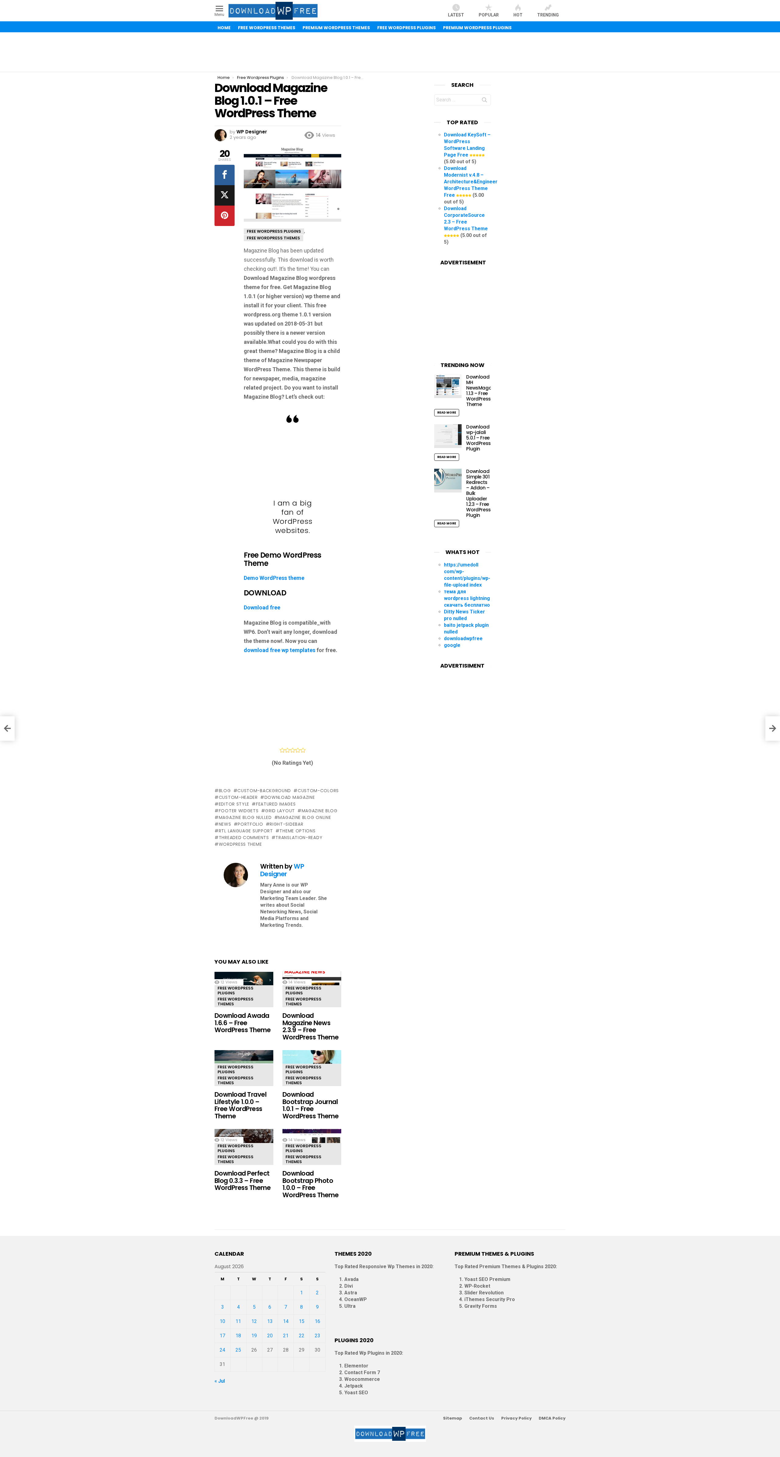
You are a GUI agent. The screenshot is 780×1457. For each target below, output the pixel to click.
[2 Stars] (287, 750)
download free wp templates (279, 650)
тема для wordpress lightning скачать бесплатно (467, 598)
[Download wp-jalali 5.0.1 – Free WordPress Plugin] (448, 436)
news (225, 824)
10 (222, 1321)
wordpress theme (240, 844)
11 (238, 1321)
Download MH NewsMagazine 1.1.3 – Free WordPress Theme (483, 390)
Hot (518, 14)
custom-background (264, 791)
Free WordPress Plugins (406, 28)
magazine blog (320, 811)
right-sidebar (286, 824)
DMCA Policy (552, 1418)
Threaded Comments (244, 837)
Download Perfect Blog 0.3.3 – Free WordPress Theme (242, 1180)
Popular (489, 14)
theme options (297, 831)
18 (238, 1336)
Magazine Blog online (304, 817)
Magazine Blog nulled (245, 817)
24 (222, 1350)
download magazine (289, 797)
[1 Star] (282, 750)
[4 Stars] (297, 750)
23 (317, 1336)
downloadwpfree (463, 638)
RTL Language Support (246, 831)
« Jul (219, 1381)
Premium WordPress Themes (336, 28)
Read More (446, 412)
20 (270, 1336)
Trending (548, 14)
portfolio (250, 824)
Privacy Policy (516, 1418)
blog (225, 791)
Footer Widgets (239, 811)
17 (222, 1336)
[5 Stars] (303, 750)
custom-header (238, 797)
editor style (234, 804)
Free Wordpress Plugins (236, 990)
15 (301, 1321)
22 (301, 1336)
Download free (262, 607)
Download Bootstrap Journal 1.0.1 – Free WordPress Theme (310, 1105)
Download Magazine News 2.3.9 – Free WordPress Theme (310, 1026)
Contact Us (481, 1418)
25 (238, 1350)
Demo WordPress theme (274, 578)
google (452, 645)
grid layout (280, 811)
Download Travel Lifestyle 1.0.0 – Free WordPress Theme (240, 1105)
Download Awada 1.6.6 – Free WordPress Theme (242, 1022)
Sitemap (452, 1418)
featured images (276, 804)
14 (286, 1321)
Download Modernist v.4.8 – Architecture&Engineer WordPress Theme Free (471, 181)
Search (484, 101)
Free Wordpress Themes (236, 1001)
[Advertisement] (390, 52)
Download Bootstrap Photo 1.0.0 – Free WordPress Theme (310, 1184)
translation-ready (298, 837)
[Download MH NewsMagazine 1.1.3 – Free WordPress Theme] (448, 386)
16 (317, 1321)
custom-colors (318, 791)
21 (286, 1336)
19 (254, 1336)
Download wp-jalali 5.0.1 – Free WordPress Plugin (478, 438)
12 (254, 1321)
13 (270, 1321)
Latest (456, 14)
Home (224, 28)
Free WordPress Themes (266, 28)
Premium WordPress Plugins (477, 28)
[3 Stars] (292, 750)
